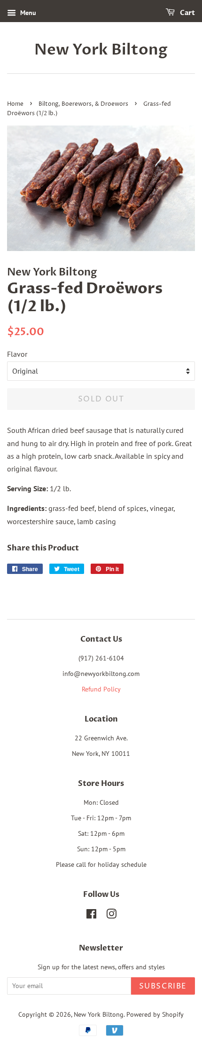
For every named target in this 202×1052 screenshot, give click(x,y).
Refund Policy (101, 689)
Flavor (17, 354)
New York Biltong (101, 50)
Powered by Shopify (155, 1014)
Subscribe (163, 986)
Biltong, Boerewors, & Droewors (83, 104)
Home (15, 104)
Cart (187, 12)
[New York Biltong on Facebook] (91, 915)
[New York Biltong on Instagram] (111, 915)
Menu (27, 12)
